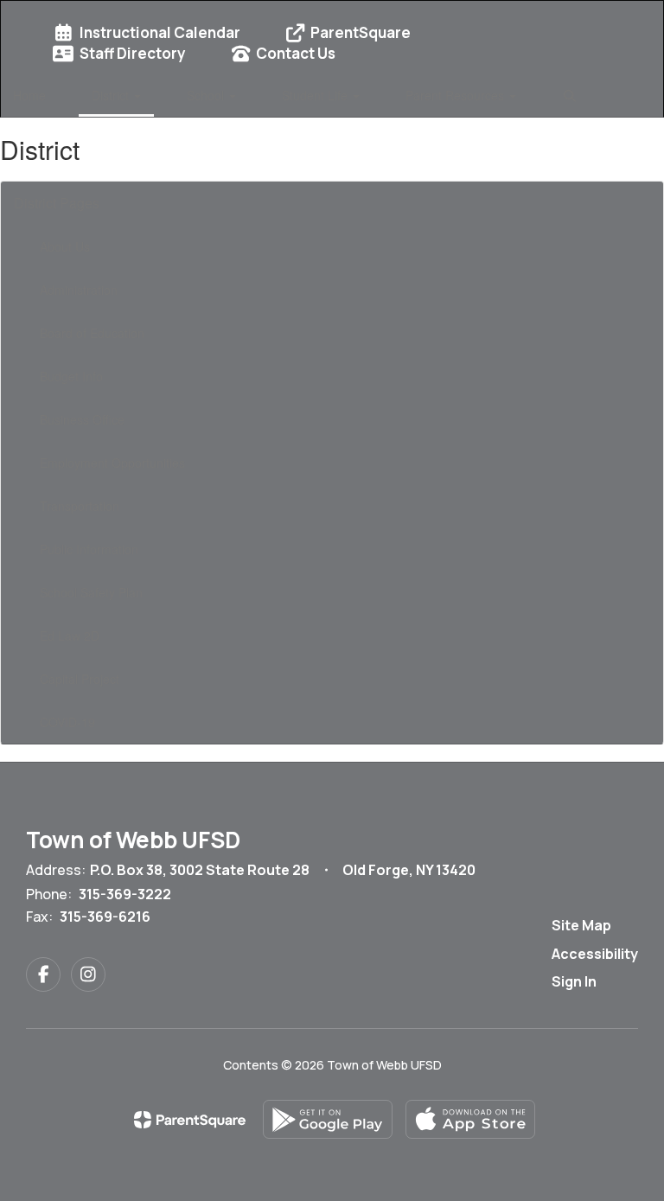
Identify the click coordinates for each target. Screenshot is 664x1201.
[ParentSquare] (190, 1120)
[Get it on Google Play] (328, 1119)
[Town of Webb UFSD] (332, 11)
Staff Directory (133, 53)
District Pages (56, 203)
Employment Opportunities (112, 462)
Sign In (574, 981)
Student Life (316, 95)
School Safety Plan (91, 592)
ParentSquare (360, 32)
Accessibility (595, 953)
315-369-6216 (105, 916)
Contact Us (295, 53)
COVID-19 (67, 722)
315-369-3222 (125, 894)
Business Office (82, 419)
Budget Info (71, 376)
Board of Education (92, 333)
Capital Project (79, 678)
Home (29, 95)
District (112, 95)
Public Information (89, 549)
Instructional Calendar (160, 32)
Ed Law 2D (69, 635)
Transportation (79, 505)
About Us (65, 246)
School (207, 95)
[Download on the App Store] (470, 1119)
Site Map (581, 925)
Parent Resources (456, 95)
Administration (79, 289)
